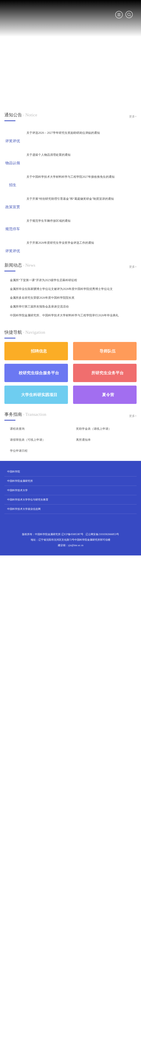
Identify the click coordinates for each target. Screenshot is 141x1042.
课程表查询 (17, 428)
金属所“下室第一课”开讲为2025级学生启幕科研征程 (43, 280)
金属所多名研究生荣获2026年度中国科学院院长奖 (42, 297)
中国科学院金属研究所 (20, 481)
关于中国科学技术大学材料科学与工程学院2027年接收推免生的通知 (70, 176)
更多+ (133, 116)
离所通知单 (83, 439)
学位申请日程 (19, 450)
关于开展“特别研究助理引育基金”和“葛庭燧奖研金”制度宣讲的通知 (70, 198)
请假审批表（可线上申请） (27, 439)
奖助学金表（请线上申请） (93, 428)
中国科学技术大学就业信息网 (24, 509)
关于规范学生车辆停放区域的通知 (48, 220)
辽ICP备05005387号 (72, 543)
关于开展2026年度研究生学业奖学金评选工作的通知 (60, 242)
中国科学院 (13, 471)
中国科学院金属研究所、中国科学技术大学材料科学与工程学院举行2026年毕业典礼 (64, 315)
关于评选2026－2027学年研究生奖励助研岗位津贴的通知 (63, 132)
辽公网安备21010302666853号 (102, 543)
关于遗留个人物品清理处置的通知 (48, 154)
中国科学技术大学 (17, 490)
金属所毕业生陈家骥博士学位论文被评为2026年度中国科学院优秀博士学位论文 (61, 288)
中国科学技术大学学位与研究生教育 (27, 499)
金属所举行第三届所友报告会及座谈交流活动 (39, 306)
